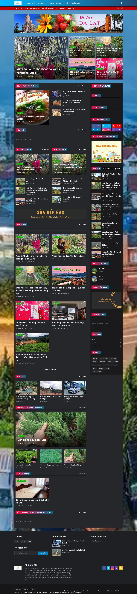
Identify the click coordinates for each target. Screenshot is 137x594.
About (66, 591)
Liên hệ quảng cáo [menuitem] (73, 3)
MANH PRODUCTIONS (29, 589)
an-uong (95, 358)
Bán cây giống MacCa (23, 465)
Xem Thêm (82, 86)
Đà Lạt (101, 277)
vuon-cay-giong (97, 371)
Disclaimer (101, 591)
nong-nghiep (113, 365)
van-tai (107, 368)
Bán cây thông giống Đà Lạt (49, 465)
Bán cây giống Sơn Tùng (72, 465)
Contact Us (80, 591)
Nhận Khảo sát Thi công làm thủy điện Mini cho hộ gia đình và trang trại (109, 50)
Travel (106, 346)
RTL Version (119, 591)
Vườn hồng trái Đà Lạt (110, 214)
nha (99, 365)
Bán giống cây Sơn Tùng (32, 439)
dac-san (95, 361)
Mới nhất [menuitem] (41, 3)
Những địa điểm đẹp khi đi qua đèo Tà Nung (41, 8)
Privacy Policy (91, 591)
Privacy (73, 591)
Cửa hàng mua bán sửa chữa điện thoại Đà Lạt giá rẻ (111, 196)
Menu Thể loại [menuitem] (55, 3)
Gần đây (106, 169)
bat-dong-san (104, 358)
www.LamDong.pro (95, 541)
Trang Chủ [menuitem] (30, 3)
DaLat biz (102, 269)
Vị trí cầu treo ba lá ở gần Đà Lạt (73, 550)
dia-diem (102, 361)
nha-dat (105, 365)
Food (106, 339)
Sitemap (109, 591)
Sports (106, 343)
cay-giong (113, 358)
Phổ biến (96, 169)
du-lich (116, 361)
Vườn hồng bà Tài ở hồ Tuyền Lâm (68, 256)
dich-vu (110, 361)
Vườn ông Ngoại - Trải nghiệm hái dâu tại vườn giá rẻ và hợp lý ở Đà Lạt (31, 357)
